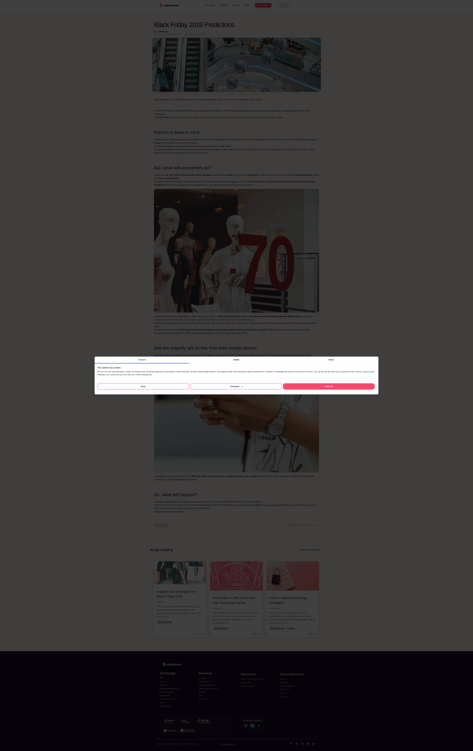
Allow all (328, 386)
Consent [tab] (142, 360)
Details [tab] (236, 360)
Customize (234, 386)
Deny (143, 386)
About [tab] (331, 360)
